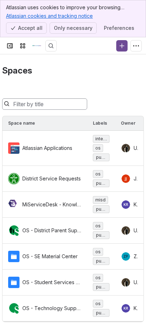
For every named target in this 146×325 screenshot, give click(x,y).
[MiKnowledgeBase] (37, 46)
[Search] (51, 46)
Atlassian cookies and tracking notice (49, 16)
